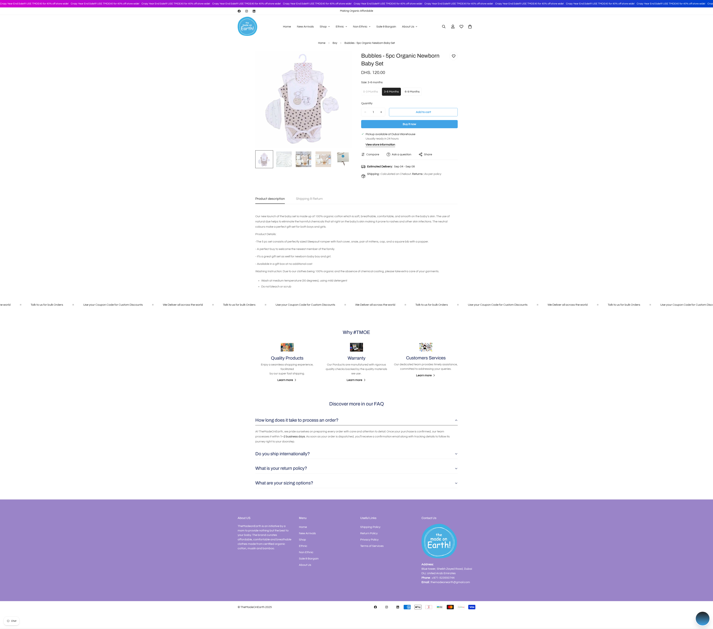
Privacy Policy (369, 539)
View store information (380, 144)
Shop (323, 26)
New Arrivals (305, 26)
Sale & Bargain (386, 26)
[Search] (444, 26)
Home (287, 26)
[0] (470, 26)
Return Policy (369, 533)
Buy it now (409, 124)
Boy (335, 43)
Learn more (285, 380)
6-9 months (413, 93)
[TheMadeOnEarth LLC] (248, 26)
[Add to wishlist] (453, 56)
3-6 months (392, 93)
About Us (408, 26)
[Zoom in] (344, 59)
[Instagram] (246, 11)
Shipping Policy (370, 526)
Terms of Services (372, 545)
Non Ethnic (360, 26)
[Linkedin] (254, 11)
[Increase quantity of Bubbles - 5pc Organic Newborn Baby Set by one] (381, 112)
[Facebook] (239, 11)
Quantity (366, 103)
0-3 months (371, 93)
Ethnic (340, 26)
